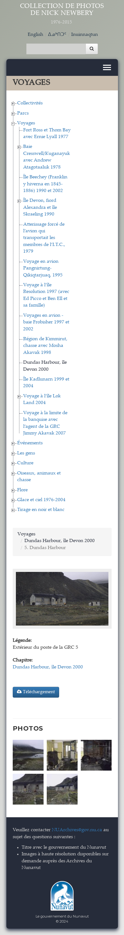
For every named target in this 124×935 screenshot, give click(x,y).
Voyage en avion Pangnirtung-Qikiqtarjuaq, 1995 (43, 268)
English (35, 34)
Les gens (26, 453)
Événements (30, 443)
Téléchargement (38, 692)
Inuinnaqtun (84, 34)
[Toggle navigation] (107, 67)
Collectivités (30, 103)
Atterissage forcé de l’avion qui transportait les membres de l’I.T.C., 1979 (44, 238)
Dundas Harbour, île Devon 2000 (59, 541)
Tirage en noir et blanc (41, 509)
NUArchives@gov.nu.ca (77, 830)
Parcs (23, 113)
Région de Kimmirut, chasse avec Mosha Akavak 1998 (45, 346)
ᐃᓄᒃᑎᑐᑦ (57, 34)
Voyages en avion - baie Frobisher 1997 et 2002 (46, 322)
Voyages (26, 123)
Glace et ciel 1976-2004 (41, 500)
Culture (25, 463)
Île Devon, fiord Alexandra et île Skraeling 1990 (40, 207)
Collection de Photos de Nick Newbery (62, 14)
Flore (22, 490)
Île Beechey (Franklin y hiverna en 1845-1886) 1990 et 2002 (45, 184)
